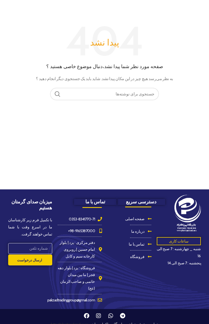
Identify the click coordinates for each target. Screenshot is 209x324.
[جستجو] (57, 94)
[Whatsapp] (110, 316)
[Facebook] (86, 316)
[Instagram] (98, 316)
